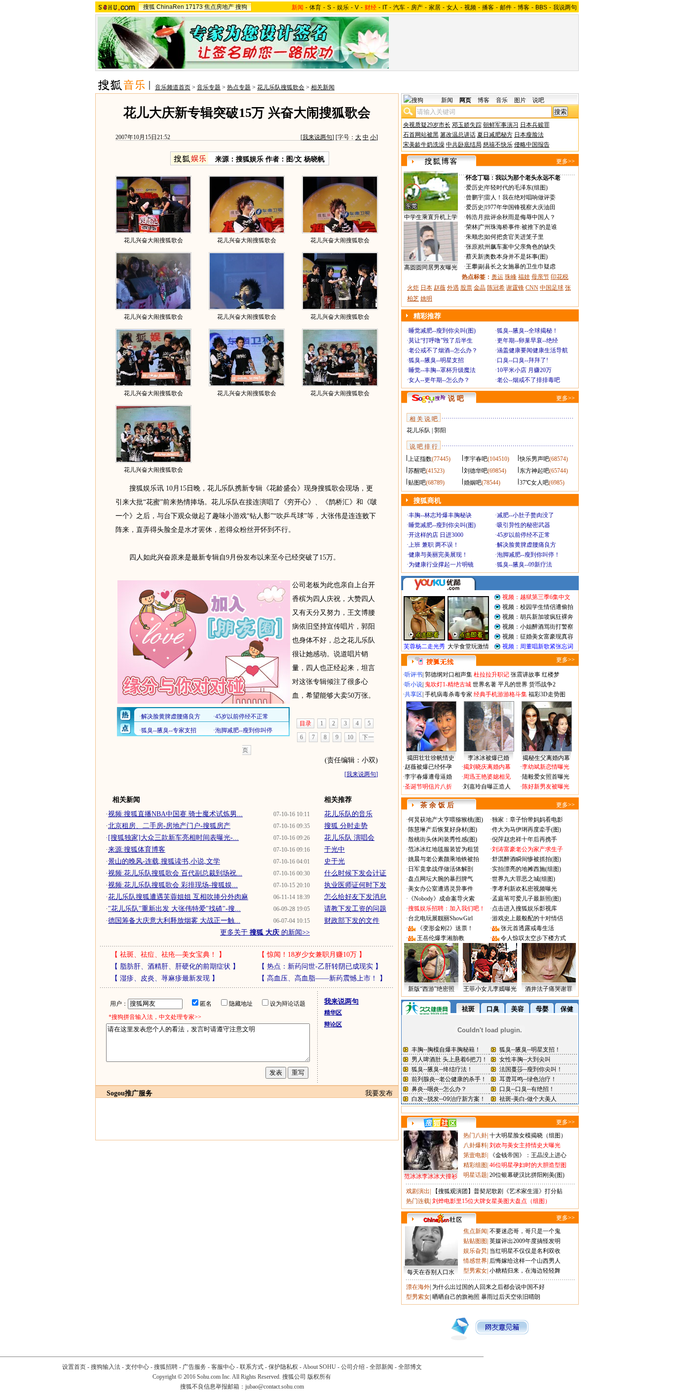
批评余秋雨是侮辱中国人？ (520, 217)
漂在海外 (418, 1286)
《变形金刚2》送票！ (445, 928)
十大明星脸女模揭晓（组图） (527, 1135)
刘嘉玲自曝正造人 (487, 786)
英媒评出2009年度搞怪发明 (525, 1241)
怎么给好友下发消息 (355, 897)
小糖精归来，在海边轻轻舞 (525, 1270)
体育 (315, 7)
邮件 (506, 7)
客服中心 (223, 1366)
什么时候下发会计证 (355, 873)
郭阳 (440, 430)
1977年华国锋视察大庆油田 (520, 207)
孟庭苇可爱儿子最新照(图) (526, 898)
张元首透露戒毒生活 (527, 928)
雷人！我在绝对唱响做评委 (520, 197)
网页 (465, 100)
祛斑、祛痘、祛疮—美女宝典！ (168, 954)
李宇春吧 (475, 458)
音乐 (502, 100)
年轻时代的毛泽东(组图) (516, 187)
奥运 (497, 276)
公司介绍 (353, 1366)
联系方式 (251, 1366)
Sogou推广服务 (129, 1093)
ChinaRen (170, 6)
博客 (523, 7)
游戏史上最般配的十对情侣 (527, 918)
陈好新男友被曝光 (545, 786)
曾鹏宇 (475, 197)
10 (350, 737)
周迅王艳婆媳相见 (487, 776)
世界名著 (484, 684)
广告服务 (194, 1366)
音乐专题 (209, 87)
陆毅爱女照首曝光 (545, 776)
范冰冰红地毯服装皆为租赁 (443, 849)
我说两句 (565, 7)
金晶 (480, 287)
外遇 (453, 287)
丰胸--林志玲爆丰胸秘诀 (440, 515)
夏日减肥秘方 (495, 134)
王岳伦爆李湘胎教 (440, 938)
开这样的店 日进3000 (436, 534)
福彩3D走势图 (546, 694)
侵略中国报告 (532, 144)
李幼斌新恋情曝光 (545, 766)
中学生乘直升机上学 (430, 217)
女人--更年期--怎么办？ (439, 380)
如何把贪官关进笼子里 (514, 236)
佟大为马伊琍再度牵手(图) (526, 829)
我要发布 (379, 1093)
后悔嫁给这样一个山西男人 (525, 1260)
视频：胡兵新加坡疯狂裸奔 (537, 616)
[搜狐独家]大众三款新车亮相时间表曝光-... (173, 837)
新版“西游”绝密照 (431, 988)
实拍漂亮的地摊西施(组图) (526, 869)
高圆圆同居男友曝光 (430, 267)
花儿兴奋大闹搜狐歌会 (153, 240)
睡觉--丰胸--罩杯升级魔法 (442, 370)
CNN (531, 287)
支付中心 (137, 1366)
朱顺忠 (475, 236)
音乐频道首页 (172, 87)
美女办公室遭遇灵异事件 (440, 888)
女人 (452, 7)
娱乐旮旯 (475, 1250)
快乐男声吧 (534, 458)
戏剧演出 (418, 1191)
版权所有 (319, 1376)
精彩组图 (475, 1165)
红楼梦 (551, 674)
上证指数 (420, 458)
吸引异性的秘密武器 (523, 525)
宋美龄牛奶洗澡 (424, 144)
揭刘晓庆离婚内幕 (487, 766)
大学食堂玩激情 (468, 646)
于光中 (334, 849)
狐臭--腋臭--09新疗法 (524, 564)
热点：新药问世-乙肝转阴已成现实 (320, 966)
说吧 (538, 100)
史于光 (334, 861)
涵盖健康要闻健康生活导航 (532, 350)
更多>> (565, 161)
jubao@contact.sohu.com (274, 1386)
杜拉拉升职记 (491, 674)
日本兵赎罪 (535, 124)
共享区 (413, 694)
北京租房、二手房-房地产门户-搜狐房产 (169, 825)
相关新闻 (323, 87)
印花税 (559, 276)
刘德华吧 (475, 470)
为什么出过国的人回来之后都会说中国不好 (488, 1286)
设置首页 (74, 1366)
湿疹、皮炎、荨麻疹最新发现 (165, 978)
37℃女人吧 (534, 482)
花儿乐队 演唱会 (349, 837)
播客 (488, 7)
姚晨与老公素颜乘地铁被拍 (443, 859)
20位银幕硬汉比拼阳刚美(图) (526, 1174)
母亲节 (540, 276)
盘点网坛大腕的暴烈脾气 (440, 878)
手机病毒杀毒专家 (448, 694)
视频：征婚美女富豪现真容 (537, 636)
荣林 (472, 227)
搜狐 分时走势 (346, 825)
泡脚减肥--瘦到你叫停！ (528, 554)
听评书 (413, 674)
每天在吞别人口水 (430, 1272)
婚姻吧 (473, 482)
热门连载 (418, 1201)
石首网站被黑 (421, 134)
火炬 (413, 287)
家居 (435, 7)
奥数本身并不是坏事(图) (516, 256)
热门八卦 (475, 1135)
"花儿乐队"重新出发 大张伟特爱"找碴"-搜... (174, 908)
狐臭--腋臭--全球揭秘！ (527, 330)
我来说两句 (317, 137)
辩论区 (333, 1024)
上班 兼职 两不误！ (434, 544)
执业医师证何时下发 (355, 885)
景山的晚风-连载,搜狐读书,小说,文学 (164, 861)
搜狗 (241, 6)
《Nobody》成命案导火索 (441, 898)
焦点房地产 (219, 6)
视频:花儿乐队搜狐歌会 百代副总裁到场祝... (175, 873)
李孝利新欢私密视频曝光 (524, 888)
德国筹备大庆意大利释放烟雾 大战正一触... (174, 920)
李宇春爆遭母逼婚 (428, 776)
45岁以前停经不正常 (523, 534)
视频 (470, 7)
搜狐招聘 (166, 1366)
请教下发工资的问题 (355, 908)
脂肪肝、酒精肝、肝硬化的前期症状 (175, 966)
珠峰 (511, 276)
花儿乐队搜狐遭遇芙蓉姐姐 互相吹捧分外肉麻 (178, 897)
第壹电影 (475, 1155)
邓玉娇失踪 (467, 124)
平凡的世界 (512, 684)
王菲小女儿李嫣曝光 (490, 988)
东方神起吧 (534, 470)
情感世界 (475, 1260)
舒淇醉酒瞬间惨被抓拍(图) (526, 859)
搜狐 (149, 6)
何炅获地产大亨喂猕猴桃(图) (445, 819)
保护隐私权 (283, 1366)
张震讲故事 (525, 674)
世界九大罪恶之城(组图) (523, 878)
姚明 (426, 298)
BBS (541, 7)
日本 (426, 287)
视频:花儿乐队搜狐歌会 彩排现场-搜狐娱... (173, 885)
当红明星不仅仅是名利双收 (525, 1250)
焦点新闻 (475, 1231)
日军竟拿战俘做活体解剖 (440, 869)
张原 (472, 246)
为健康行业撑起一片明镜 (441, 564)
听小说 (413, 684)
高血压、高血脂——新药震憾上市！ (322, 978)
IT (384, 7)
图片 (520, 100)
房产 (417, 7)
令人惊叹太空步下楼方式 (533, 938)
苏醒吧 (417, 470)
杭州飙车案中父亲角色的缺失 (517, 246)
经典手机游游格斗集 (500, 694)
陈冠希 (496, 287)
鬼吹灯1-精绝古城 (448, 684)
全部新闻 (381, 1366)
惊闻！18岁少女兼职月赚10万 (312, 954)
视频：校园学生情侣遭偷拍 (537, 606)
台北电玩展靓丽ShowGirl (440, 918)
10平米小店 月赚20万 (524, 370)
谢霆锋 (515, 287)
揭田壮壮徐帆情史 (430, 757)
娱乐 (343, 7)
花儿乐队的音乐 (348, 814)
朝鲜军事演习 (501, 124)
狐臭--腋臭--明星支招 (436, 360)
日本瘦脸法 (529, 134)
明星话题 (475, 1174)
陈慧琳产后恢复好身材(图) (442, 829)
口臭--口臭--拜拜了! (522, 360)
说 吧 (456, 398)
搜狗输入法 (105, 1366)
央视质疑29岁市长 (426, 124)
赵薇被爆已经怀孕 (428, 766)
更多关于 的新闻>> (265, 932)
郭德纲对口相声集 (448, 674)
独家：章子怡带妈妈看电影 (527, 819)
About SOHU (319, 1366)
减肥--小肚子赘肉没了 (525, 515)
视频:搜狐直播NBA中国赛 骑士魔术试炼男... (175, 814)
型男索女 (475, 1270)
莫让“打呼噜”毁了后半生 (441, 340)
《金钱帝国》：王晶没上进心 (527, 1155)
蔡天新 (475, 256)
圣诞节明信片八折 (428, 786)
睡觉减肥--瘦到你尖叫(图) (442, 330)
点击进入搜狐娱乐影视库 (524, 908)
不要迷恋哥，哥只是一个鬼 (525, 1231)
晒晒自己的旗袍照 (456, 1296)
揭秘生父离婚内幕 (546, 757)
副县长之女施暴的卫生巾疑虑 (517, 266)
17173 (194, 6)
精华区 (333, 1012)
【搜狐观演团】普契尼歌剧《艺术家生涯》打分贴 (497, 1191)
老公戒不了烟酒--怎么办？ (443, 350)
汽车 (399, 7)
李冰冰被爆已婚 (488, 757)
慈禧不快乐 (498, 144)
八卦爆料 (475, 1145)
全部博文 (410, 1366)
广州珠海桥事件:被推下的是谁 (518, 227)
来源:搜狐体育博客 (136, 849)
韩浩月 (475, 217)
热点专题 (239, 87)
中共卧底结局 (464, 144)
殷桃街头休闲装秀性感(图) (442, 839)
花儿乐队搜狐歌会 (280, 87)
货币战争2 (542, 684)
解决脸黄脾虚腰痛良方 (526, 544)
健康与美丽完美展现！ (438, 554)
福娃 (524, 276)
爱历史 (475, 187)
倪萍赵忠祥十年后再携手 (524, 839)
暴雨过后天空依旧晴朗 (510, 1296)
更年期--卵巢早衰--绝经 (527, 340)
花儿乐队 (418, 430)
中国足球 (551, 287)
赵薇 (440, 287)
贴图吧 (417, 482)
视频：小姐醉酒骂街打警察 (537, 626)
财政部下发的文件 (351, 920)
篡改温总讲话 (458, 134)
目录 (305, 723)
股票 (466, 287)
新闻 (447, 100)
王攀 (472, 266)
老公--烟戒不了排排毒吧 (528, 380)
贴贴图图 (475, 1241)
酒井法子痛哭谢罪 (548, 988)
